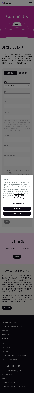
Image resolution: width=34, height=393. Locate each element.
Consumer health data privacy (13, 198)
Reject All (17, 208)
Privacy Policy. (19, 195)
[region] (17, 196)
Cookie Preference (17, 203)
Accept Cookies (17, 213)
